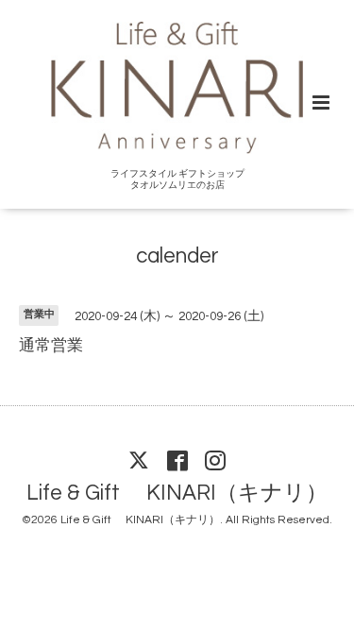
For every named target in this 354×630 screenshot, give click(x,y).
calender (177, 256)
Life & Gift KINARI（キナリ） (177, 493)
